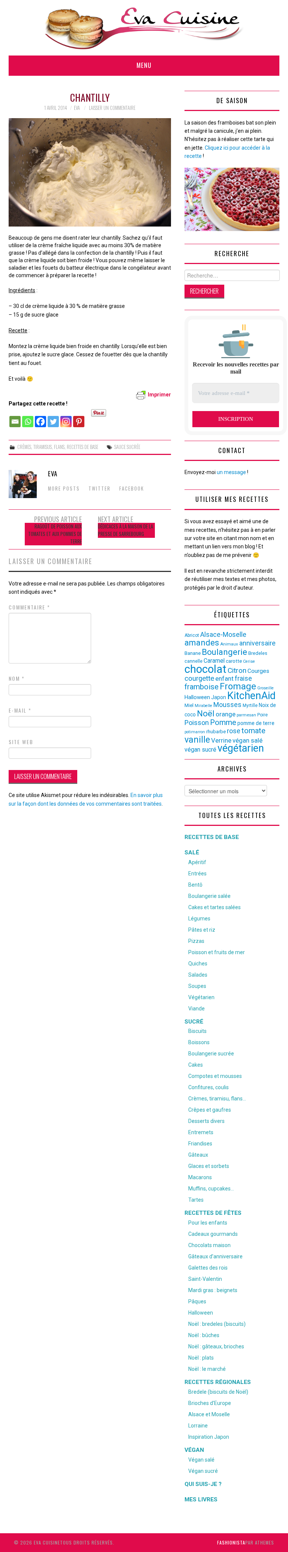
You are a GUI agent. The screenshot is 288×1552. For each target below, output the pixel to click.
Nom (17, 678)
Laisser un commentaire (112, 107)
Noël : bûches (203, 1335)
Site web (21, 742)
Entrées (197, 874)
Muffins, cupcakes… (211, 1189)
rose (233, 731)
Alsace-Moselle (223, 634)
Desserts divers (206, 1121)
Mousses (227, 704)
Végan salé (201, 1460)
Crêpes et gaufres (209, 1110)
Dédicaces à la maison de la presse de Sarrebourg (125, 530)
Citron (237, 670)
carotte (234, 661)
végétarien (241, 748)
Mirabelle (203, 705)
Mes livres (201, 1499)
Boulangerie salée (209, 896)
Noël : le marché (207, 1369)
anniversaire (257, 643)
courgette (199, 678)
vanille (197, 739)
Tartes (196, 1200)
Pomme (223, 722)
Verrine (221, 740)
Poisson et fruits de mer (216, 952)
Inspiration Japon (208, 1437)
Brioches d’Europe (209, 1403)
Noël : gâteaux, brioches (216, 1346)
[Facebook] (40, 417)
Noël (205, 713)
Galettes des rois (208, 1268)
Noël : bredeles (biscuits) (217, 1324)
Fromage (238, 686)
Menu (144, 65)
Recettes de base (82, 446)
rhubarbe (216, 731)
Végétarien (201, 997)
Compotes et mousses (215, 1076)
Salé (191, 852)
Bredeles (257, 653)
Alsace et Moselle (209, 1414)
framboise (201, 686)
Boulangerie (224, 652)
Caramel (214, 660)
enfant (224, 678)
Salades (197, 975)
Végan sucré (203, 1471)
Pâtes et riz (201, 930)
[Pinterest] (78, 417)
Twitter (99, 488)
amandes (201, 642)
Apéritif (197, 862)
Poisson (196, 722)
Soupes (197, 986)
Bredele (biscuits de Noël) (218, 1392)
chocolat (205, 669)
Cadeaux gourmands (213, 1234)
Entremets (200, 1132)
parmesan (246, 714)
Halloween (197, 697)
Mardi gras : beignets (212, 1290)
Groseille (265, 688)
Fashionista (231, 1542)
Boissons (199, 1042)
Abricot (191, 635)
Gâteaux (198, 1155)
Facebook (131, 488)
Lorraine (198, 1426)
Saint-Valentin (205, 1279)
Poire (262, 714)
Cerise (249, 661)
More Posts (64, 488)
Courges (258, 671)
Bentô (195, 885)
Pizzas (196, 941)
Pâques (197, 1301)
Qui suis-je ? (203, 1484)
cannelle (193, 661)
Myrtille (250, 705)
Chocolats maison (209, 1245)
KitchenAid (251, 696)
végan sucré (200, 749)
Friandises (200, 1144)
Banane (192, 653)
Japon (218, 697)
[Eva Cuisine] (144, 27)
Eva (77, 107)
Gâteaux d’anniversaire (215, 1256)
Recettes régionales (217, 1382)
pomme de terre (255, 723)
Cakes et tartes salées (214, 907)
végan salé (247, 740)
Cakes (195, 1065)
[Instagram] (66, 417)
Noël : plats (201, 1358)
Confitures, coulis (208, 1087)
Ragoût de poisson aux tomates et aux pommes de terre (55, 534)
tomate (254, 730)
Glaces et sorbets (208, 1166)
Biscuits (197, 1031)
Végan (194, 1450)
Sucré (193, 1021)
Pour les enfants (207, 1223)
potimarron (194, 731)
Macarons (200, 1177)
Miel (189, 705)
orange (226, 714)
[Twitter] (53, 417)
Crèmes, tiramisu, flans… (217, 1099)
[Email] (15, 417)
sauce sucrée (127, 446)
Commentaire (29, 607)
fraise (243, 678)
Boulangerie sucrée (211, 1054)
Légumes (199, 919)
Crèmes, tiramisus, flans (40, 446)
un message (231, 472)
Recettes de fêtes (213, 1213)
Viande (196, 1009)
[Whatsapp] (27, 417)
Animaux (229, 644)
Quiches (197, 964)
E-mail (20, 710)
